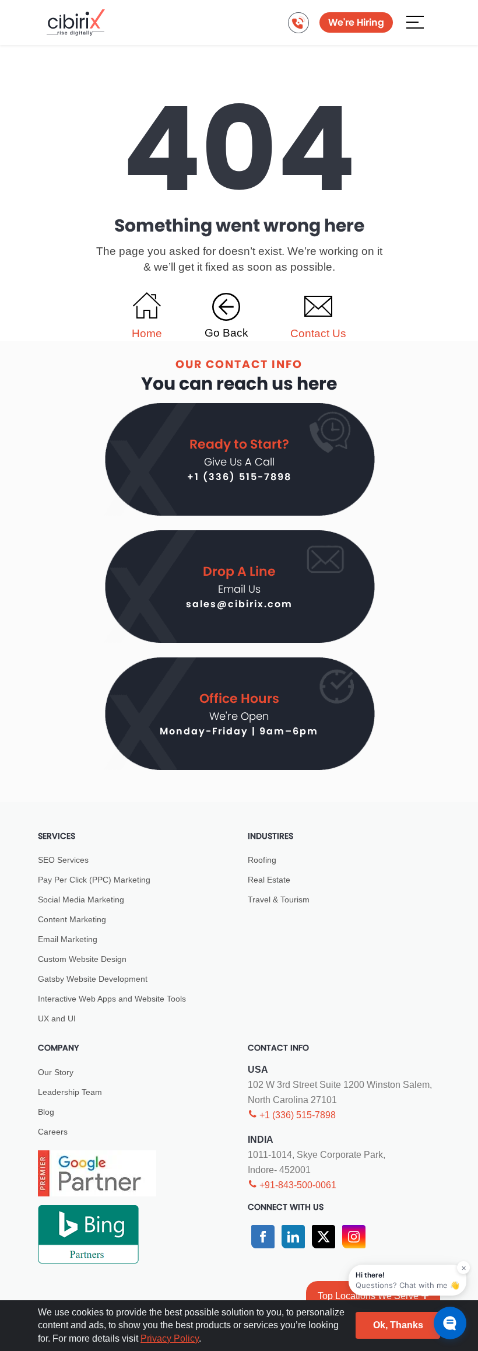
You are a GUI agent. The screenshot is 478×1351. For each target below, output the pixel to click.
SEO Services (63, 859)
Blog (46, 1111)
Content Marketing (72, 919)
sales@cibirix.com (239, 604)
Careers (53, 1131)
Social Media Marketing (81, 899)
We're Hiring (356, 22)
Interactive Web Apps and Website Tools (112, 998)
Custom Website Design (82, 959)
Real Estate (269, 879)
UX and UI (57, 1018)
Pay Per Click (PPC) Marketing (94, 879)
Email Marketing (67, 939)
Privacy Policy (169, 1338)
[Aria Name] (415, 21)
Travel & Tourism (279, 899)
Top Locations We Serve (368, 1296)
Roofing (262, 859)
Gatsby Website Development (92, 979)
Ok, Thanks (398, 1325)
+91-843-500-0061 (296, 1185)
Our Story (55, 1072)
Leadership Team (70, 1092)
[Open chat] (450, 1323)
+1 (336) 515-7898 (239, 477)
